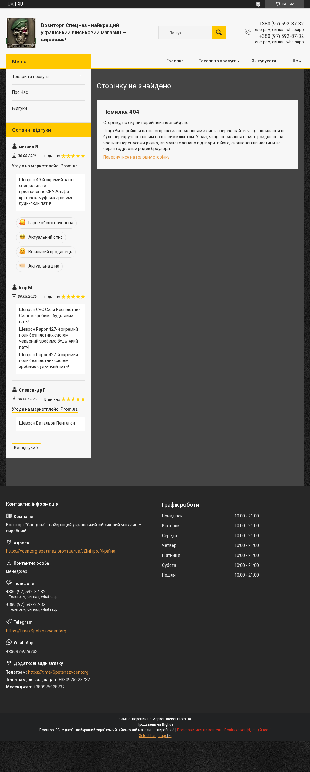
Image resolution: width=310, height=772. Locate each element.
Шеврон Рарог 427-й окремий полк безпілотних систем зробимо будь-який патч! (48, 360)
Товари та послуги (217, 60)
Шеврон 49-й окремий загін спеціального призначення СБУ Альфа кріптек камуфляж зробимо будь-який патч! (46, 191)
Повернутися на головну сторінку (136, 157)
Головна (175, 60)
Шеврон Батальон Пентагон (47, 423)
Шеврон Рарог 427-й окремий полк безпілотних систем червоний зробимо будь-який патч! (48, 338)
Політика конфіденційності (247, 730)
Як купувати (264, 60)
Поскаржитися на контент (199, 730)
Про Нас (20, 92)
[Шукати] (219, 32)
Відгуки (19, 108)
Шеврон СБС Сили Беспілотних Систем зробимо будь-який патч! (50, 315)
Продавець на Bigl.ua (155, 724)
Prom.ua (184, 719)
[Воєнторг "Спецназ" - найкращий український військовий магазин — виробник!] (21, 33)
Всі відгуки (24, 447)
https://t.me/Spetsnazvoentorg (36, 631)
